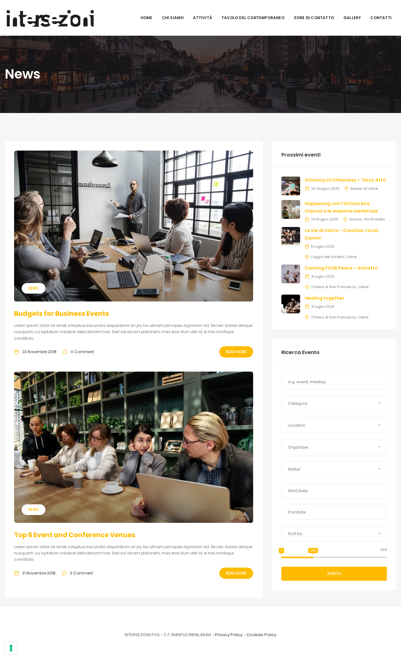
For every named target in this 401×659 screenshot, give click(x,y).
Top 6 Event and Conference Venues (74, 534)
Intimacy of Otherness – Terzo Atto (345, 180)
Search (334, 573)
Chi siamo (173, 17)
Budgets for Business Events (61, 313)
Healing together (324, 298)
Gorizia (355, 219)
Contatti (381, 17)
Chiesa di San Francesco (333, 286)
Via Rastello (374, 219)
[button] (334, 403)
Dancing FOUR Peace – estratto (341, 268)
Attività (202, 17)
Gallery (352, 17)
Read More (236, 351)
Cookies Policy (261, 635)
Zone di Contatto (314, 17)
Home (147, 17)
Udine (351, 256)
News (33, 288)
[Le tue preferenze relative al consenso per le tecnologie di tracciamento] (11, 648)
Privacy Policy (228, 635)
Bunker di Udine (364, 188)
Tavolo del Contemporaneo (252, 17)
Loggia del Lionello (327, 256)
